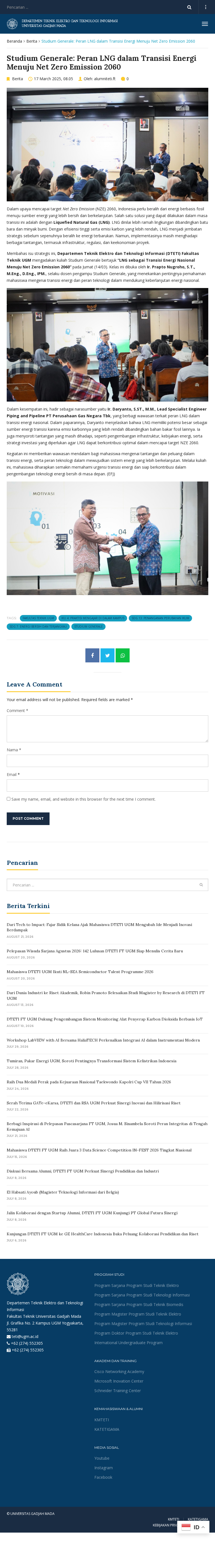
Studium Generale (88, 626)
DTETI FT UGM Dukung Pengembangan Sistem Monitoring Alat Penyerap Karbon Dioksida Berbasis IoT (105, 1019)
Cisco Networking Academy (119, 1371)
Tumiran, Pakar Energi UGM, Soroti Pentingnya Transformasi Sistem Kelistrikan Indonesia (91, 1060)
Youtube (101, 1458)
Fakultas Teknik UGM (38, 618)
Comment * (17, 710)
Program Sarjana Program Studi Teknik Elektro (136, 1285)
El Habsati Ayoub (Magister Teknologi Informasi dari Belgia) (63, 1192)
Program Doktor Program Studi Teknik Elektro (136, 1333)
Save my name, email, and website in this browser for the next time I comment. (83, 799)
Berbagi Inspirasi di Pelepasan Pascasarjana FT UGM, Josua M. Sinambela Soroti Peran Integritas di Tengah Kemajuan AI (107, 1126)
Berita (31, 41)
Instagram (103, 1467)
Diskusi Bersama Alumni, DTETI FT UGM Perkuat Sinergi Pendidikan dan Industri (83, 1171)
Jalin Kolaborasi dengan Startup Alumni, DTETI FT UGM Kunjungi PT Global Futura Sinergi (92, 1212)
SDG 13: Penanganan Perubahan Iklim (160, 618)
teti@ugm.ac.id (25, 1336)
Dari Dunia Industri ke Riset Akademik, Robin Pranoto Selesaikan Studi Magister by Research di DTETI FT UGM (106, 995)
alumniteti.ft (105, 78)
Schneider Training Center (117, 1390)
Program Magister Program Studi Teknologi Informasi (143, 1323)
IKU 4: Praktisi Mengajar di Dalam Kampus (92, 618)
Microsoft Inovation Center (118, 1381)
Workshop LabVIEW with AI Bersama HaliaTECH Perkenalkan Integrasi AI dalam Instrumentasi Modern (103, 1040)
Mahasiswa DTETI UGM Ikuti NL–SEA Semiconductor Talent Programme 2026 (80, 971)
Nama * (14, 749)
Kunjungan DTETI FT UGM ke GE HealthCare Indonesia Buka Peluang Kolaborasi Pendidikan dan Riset (102, 1233)
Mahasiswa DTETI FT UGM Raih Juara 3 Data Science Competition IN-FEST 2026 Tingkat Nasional (99, 1150)
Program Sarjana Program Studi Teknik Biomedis (138, 1304)
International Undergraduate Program (128, 1342)
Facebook (103, 1477)
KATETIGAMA (106, 1429)
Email (12, 774)
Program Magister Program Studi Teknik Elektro (137, 1314)
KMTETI (101, 1419)
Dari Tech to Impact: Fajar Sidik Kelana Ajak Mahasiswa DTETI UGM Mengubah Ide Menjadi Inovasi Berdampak (99, 927)
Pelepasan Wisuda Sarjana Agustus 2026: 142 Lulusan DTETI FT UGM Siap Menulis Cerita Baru (95, 950)
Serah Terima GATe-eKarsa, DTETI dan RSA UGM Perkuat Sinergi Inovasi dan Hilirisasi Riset (94, 1102)
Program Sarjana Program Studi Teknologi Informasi (142, 1295)
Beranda (14, 41)
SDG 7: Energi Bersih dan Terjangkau (38, 626)
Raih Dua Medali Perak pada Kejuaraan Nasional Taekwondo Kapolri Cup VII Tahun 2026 (89, 1081)
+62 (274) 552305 (27, 1343)
